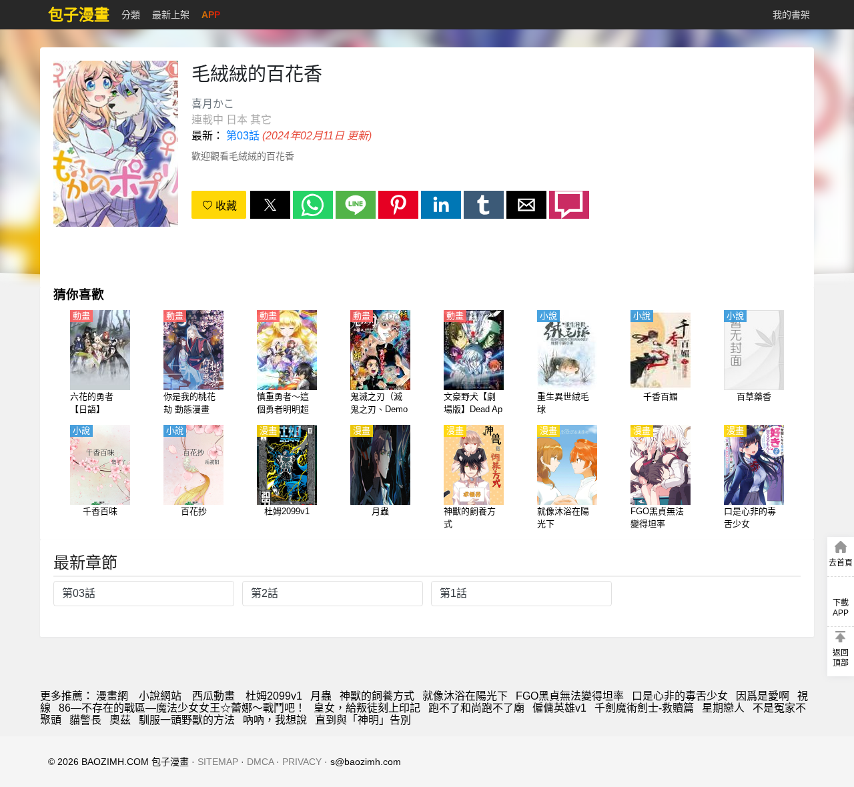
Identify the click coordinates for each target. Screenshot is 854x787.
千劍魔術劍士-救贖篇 (644, 708)
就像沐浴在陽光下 (465, 696)
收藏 (225, 205)
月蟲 (321, 696)
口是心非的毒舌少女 (680, 696)
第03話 (243, 135)
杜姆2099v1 (274, 696)
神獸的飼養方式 (377, 696)
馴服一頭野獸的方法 (187, 720)
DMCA (260, 761)
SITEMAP (217, 761)
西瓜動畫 (213, 696)
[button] (270, 205)
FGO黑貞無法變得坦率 (570, 696)
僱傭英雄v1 (559, 708)
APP (210, 14)
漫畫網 (112, 696)
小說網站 (160, 696)
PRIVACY (302, 761)
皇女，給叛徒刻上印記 (367, 708)
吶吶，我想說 (275, 720)
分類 (130, 14)
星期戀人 (723, 708)
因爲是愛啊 (762, 696)
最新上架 (170, 14)
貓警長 (85, 720)
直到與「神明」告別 (363, 720)
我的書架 (791, 14)
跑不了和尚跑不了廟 (476, 708)
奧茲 (120, 720)
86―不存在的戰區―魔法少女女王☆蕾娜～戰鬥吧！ (182, 708)
